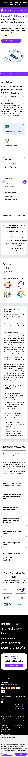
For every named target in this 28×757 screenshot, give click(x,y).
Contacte (17, 727)
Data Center (18, 725)
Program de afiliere (20, 720)
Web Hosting (18, 700)
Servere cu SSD (19, 706)
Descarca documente (7, 734)
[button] (24, 181)
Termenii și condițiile (20, 750)
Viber (4, 700)
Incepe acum (14, 665)
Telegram (6, 702)
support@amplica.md (11, 684)
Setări (6, 754)
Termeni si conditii (6, 716)
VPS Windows (19, 704)
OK (21, 754)
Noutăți (17, 718)
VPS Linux (18, 702)
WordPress (18, 709)
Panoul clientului (19, 716)
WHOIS (17, 723)
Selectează (14, 173)
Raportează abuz (6, 723)
